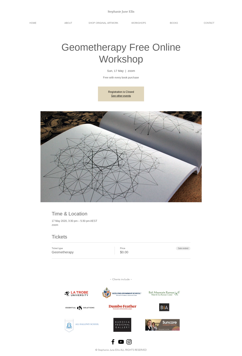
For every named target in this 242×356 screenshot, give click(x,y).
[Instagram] (129, 341)
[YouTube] (121, 341)
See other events (121, 95)
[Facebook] (112, 341)
